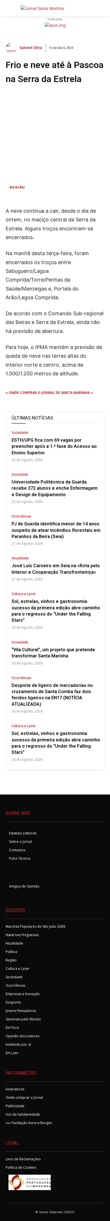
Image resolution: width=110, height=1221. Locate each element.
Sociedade (20, 433)
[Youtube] (39, 873)
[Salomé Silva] (12, 47)
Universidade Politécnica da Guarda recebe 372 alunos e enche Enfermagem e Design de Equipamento (55, 488)
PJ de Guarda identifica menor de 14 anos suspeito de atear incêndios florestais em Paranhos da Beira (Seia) (56, 530)
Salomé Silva (30, 47)
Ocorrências (21, 517)
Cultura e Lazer (24, 594)
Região (17, 187)
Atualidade (20, 558)
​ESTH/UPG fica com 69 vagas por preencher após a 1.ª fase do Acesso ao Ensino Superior (54, 446)
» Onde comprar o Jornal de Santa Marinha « (49, 392)
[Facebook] (12, 873)
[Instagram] (25, 873)
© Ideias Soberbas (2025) (55, 1212)
